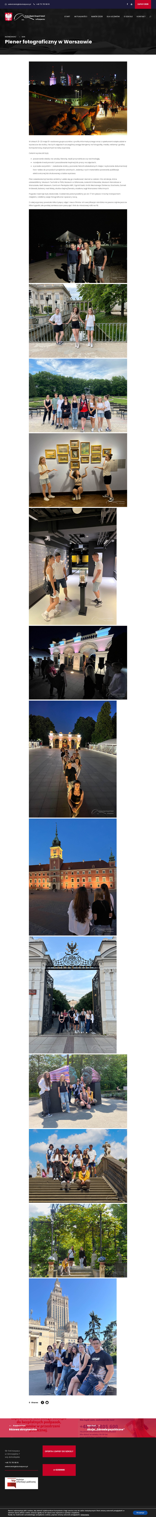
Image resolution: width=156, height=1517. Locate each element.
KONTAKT (141, 16)
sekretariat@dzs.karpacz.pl (16, 1466)
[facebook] (127, 4)
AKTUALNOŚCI (80, 16)
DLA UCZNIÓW (113, 16)
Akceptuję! (140, 1513)
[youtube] (131, 4)
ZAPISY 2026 (142, 4)
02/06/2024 (10, 37)
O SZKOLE (128, 16)
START (67, 16)
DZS (23, 37)
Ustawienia (85, 1515)
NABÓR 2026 (97, 16)
